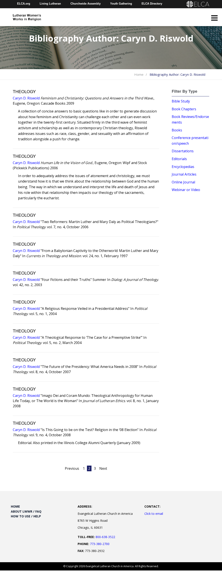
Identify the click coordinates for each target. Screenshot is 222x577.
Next (103, 468)
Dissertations (183, 151)
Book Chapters (184, 109)
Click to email (153, 514)
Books (177, 130)
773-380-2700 (99, 544)
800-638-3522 (105, 537)
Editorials (179, 158)
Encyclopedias (183, 166)
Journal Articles (184, 174)
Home (139, 74)
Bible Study (181, 101)
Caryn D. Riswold (26, 98)
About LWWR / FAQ (26, 511)
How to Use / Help (26, 516)
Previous (72, 468)
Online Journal (183, 182)
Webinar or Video (186, 189)
